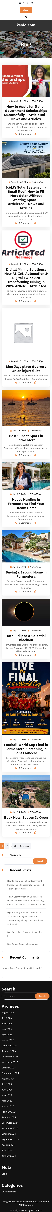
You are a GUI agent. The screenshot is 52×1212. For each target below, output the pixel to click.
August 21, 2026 (19, 101)
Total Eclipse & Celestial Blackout (26, 637)
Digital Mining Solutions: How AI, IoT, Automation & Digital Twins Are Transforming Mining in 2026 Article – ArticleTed (26, 277)
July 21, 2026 (19, 630)
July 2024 (7, 1150)
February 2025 (9, 1111)
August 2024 (8, 1144)
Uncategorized (9, 1191)
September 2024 (10, 1139)
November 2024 (10, 1128)
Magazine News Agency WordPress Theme (24, 1201)
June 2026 (7, 1023)
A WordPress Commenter (15, 968)
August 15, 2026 (19, 361)
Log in (4, 1173)
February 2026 (9, 1045)
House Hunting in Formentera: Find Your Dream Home (26, 503)
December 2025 (10, 1056)
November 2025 (10, 1062)
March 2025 (8, 1106)
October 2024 (9, 1133)
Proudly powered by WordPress (26, 1210)
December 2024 (10, 1122)
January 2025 (9, 1117)
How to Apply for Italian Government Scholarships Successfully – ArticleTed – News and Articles (26, 112)
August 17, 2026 (19, 182)
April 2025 (7, 1100)
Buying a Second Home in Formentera (26, 574)
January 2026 (9, 1051)
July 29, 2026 (19, 430)
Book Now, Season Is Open (26, 817)
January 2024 (9, 1155)
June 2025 (7, 1089)
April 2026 (7, 1034)
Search (15, 855)
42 (15, 846)
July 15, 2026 (19, 812)
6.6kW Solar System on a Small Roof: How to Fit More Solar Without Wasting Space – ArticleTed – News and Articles (26, 197)
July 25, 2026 (19, 567)
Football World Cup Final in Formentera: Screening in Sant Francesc (26, 748)
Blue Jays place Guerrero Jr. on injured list (26, 368)
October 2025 (9, 1067)
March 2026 (8, 1040)
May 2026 (7, 1029)
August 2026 (8, 1012)
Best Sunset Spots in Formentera (26, 438)
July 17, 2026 (19, 739)
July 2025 (7, 1084)
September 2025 (10, 1073)
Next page (24, 846)
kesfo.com (26, 24)
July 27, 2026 (19, 494)
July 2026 (7, 1018)
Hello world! (36, 968)
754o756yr (37, 101)
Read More (25, 80)
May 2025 (7, 1095)
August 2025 (8, 1078)
